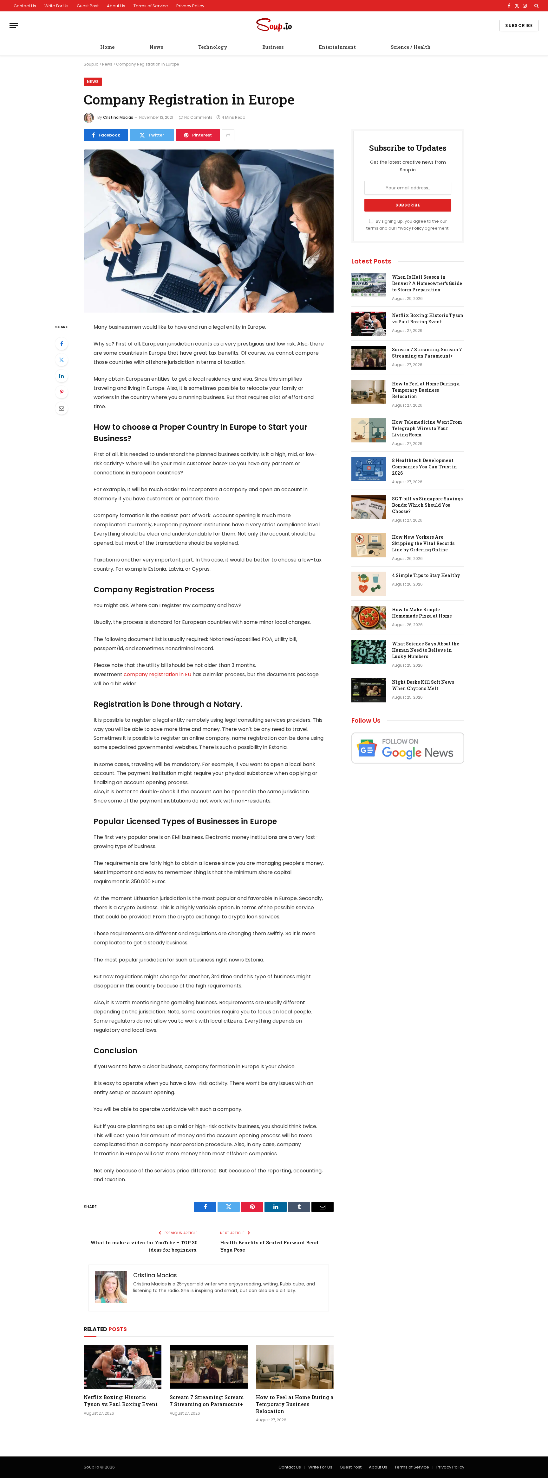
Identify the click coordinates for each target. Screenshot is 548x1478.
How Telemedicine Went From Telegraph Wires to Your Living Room (427, 428)
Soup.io (91, 64)
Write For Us (56, 6)
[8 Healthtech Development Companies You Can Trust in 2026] (368, 469)
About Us (116, 6)
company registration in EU (157, 674)
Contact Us (25, 6)
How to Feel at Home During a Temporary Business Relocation (295, 1404)
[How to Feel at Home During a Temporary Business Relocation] (295, 1367)
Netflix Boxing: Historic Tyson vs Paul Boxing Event (121, 1400)
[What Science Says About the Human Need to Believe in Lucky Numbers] (368, 652)
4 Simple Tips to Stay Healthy (426, 575)
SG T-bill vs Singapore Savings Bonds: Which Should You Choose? (427, 505)
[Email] (61, 408)
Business (273, 47)
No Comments (198, 117)
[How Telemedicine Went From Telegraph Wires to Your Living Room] (368, 430)
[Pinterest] (61, 392)
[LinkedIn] (61, 376)
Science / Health (411, 47)
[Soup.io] (274, 25)
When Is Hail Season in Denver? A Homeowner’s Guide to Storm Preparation (427, 283)
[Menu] (14, 25)
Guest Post (88, 6)
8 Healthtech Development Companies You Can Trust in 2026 (424, 466)
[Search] (535, 5)
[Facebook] (61, 343)
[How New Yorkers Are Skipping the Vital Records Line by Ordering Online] (368, 545)
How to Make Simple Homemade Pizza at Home (422, 612)
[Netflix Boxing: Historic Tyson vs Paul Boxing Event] (122, 1367)
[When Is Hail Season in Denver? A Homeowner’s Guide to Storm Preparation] (368, 285)
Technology (212, 47)
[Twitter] (61, 359)
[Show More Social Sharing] (228, 135)
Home (107, 47)
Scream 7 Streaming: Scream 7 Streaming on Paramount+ (207, 1400)
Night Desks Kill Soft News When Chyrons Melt (423, 685)
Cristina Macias (118, 117)
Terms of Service (151, 6)
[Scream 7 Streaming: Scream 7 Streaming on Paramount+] (208, 1367)
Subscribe (519, 25)
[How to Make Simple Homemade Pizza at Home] (368, 618)
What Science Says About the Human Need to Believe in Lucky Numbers (425, 650)
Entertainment (337, 47)
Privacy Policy (190, 6)
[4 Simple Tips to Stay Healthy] (368, 584)
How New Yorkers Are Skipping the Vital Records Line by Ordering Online (423, 543)
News (156, 47)
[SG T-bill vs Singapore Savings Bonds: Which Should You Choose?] (368, 507)
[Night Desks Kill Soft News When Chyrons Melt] (368, 690)
